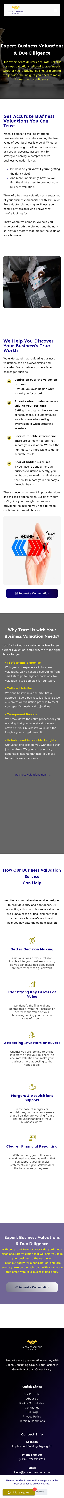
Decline (40, 1491)
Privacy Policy (32, 1416)
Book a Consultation (32, 1403)
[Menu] (55, 10)
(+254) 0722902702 (32, 1459)
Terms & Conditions (32, 1421)
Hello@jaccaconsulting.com (32, 1472)
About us (32, 1398)
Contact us (32, 1407)
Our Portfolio (32, 1394)
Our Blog (32, 1412)
